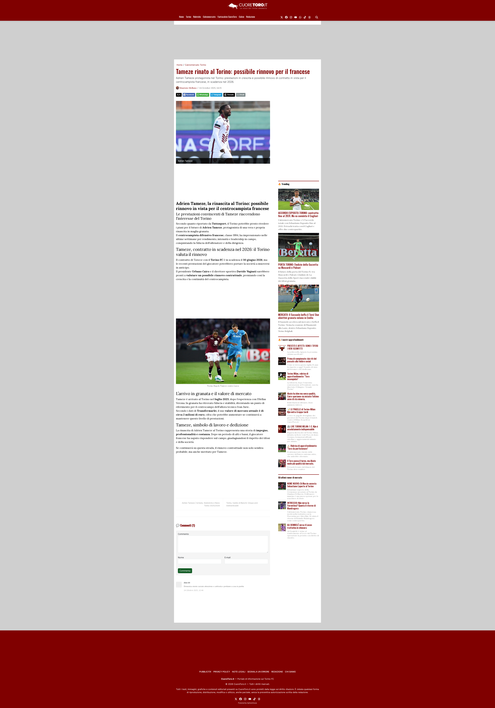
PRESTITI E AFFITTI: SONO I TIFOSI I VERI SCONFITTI (302, 347)
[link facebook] (286, 17)
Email (242, 95)
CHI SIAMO (290, 671)
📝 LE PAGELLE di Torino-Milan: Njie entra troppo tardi (301, 411)
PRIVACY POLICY (221, 671)
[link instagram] (291, 17)
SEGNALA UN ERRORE (258, 671)
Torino (188, 16)
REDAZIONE (277, 671)
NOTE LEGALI (238, 671)
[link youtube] (295, 17)
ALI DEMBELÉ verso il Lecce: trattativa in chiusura (299, 526)
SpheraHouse (252, 703)
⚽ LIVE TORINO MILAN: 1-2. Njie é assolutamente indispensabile (302, 428)
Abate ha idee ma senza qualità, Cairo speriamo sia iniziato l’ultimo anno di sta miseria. (303, 396)
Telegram (217, 95)
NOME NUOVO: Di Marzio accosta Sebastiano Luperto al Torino (301, 485)
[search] (316, 17)
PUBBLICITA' (205, 671)
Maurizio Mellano (188, 88)
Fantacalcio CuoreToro (227, 16)
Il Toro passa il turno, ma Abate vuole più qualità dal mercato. (301, 462)
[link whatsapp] (300, 17)
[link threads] (309, 17)
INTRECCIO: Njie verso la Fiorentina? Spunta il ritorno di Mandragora (301, 505)
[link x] (281, 17)
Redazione (250, 16)
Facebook (190, 95)
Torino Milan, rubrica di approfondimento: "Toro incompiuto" (298, 376)
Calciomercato (209, 16)
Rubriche (197, 16)
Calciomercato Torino (195, 65)
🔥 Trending (283, 184)
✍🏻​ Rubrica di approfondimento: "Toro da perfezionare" (302, 447)
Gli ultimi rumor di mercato (290, 477)
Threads (230, 95)
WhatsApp (203, 95)
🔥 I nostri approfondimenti (290, 339)
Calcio (241, 16)
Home (181, 16)
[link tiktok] (305, 17)
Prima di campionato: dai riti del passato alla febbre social (301, 360)
